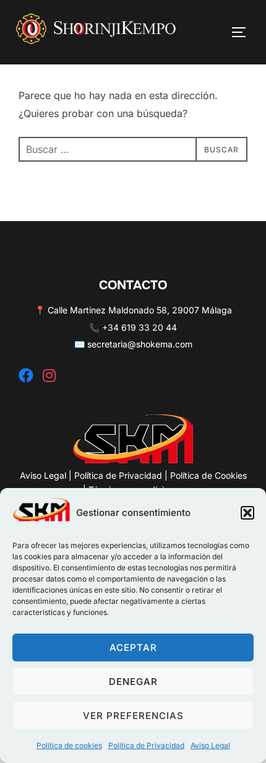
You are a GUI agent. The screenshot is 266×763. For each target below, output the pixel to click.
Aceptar (133, 647)
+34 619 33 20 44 (139, 327)
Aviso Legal (210, 745)
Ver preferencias (133, 716)
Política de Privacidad (146, 745)
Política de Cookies (208, 475)
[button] (247, 513)
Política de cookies (69, 745)
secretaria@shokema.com (139, 344)
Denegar (133, 681)
